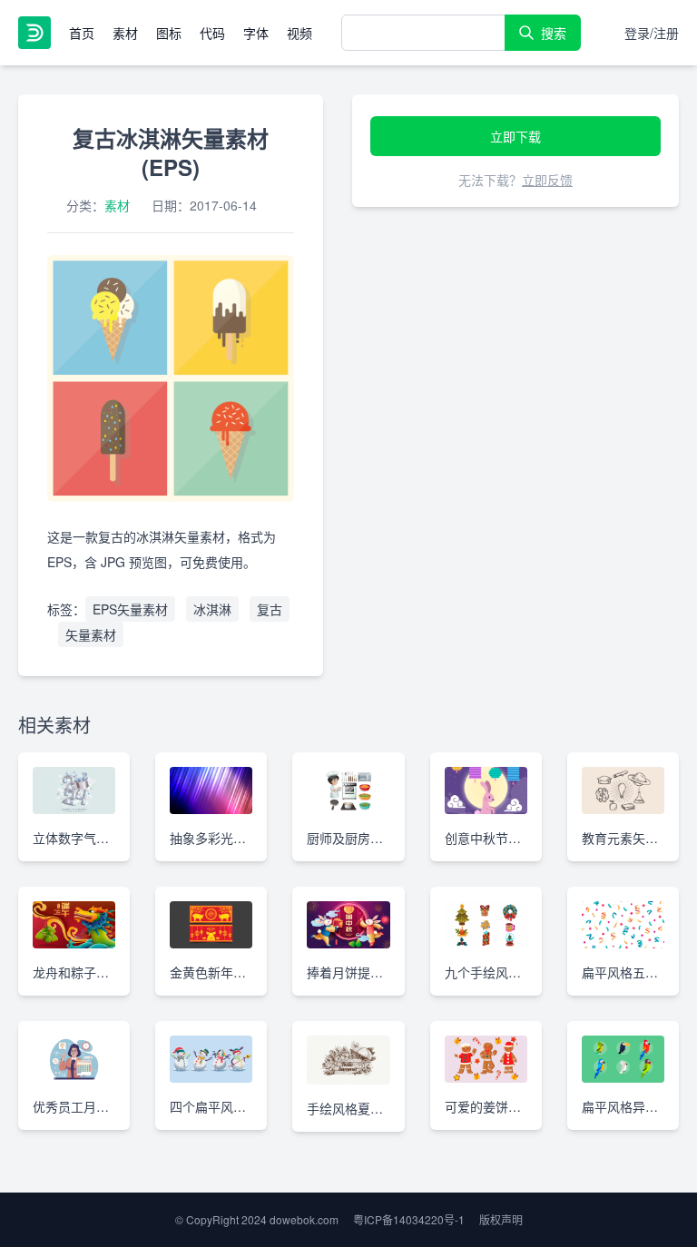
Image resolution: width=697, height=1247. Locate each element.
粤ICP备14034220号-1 (409, 1219)
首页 (81, 33)
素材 (125, 33)
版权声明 (501, 1219)
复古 (269, 609)
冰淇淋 (212, 609)
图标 (169, 33)
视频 (299, 33)
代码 (212, 33)
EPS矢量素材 (130, 609)
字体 (256, 33)
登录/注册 (651, 33)
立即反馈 (547, 180)
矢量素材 (90, 634)
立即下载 (515, 136)
